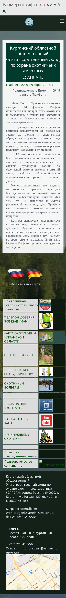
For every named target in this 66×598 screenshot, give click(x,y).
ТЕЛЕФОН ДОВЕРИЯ (19, 317)
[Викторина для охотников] (45, 309)
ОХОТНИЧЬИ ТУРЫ (18, 355)
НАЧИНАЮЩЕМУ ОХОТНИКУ (17, 437)
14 (49, 85)
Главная (12, 85)
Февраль (37, 85)
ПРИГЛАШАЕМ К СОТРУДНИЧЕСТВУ (18, 372)
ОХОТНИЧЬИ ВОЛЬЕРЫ (14, 385)
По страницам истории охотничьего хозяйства (21, 305)
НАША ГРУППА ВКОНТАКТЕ (15, 406)
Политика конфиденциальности (21, 454)
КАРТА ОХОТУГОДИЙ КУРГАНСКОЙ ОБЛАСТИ (20, 337)
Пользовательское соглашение (18, 463)
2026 (24, 85)
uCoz (3, 596)
